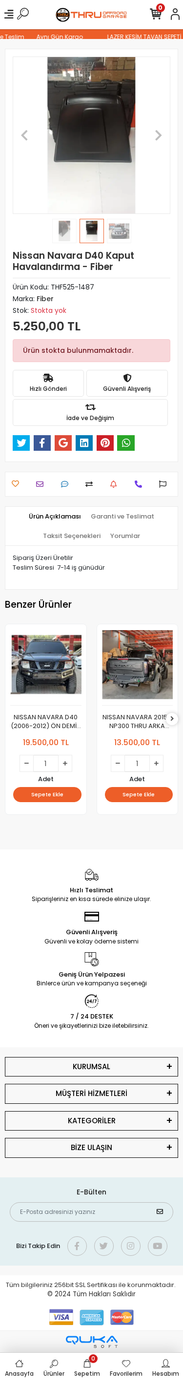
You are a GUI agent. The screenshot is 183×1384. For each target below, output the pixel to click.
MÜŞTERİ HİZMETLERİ (91, 1093)
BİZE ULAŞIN (91, 1147)
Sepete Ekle (47, 794)
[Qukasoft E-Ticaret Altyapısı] (92, 1342)
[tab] (55, 516)
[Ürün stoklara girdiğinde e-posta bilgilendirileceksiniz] (116, 484)
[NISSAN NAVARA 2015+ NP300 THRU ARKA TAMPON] (137, 667)
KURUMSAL (91, 1066)
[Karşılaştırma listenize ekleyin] (91, 484)
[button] (24, 135)
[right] (172, 719)
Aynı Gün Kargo (56, 37)
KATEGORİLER (92, 1120)
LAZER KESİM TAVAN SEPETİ (141, 37)
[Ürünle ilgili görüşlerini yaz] (67, 484)
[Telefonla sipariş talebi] (140, 484)
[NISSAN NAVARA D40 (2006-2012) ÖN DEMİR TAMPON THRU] (45, 667)
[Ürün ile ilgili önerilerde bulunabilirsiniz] (165, 484)
